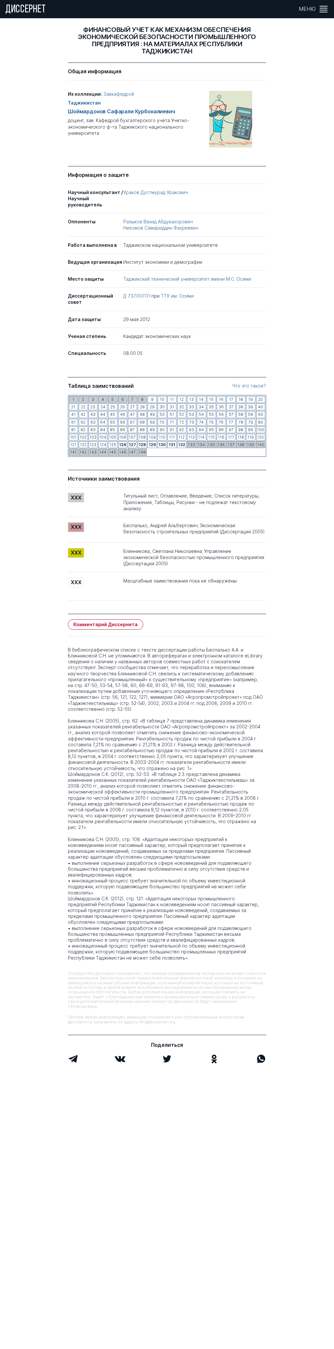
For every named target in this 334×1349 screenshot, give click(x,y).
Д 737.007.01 (137, 296)
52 (181, 414)
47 (132, 414)
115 (211, 437)
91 (172, 429)
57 (231, 414)
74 (201, 422)
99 (250, 429)
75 (211, 422)
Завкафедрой (118, 94)
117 (231, 437)
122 (83, 444)
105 (112, 437)
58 (240, 414)
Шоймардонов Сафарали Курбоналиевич (121, 111)
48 (142, 414)
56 (221, 414)
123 (92, 444)
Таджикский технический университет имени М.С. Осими (187, 279)
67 (132, 422)
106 (122, 437)
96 (221, 429)
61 (73, 422)
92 (181, 429)
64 (102, 422)
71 (172, 422)
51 (172, 414)
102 (83, 437)
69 (152, 422)
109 (152, 437)
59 (250, 414)
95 (211, 429)
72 (181, 422)
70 (161, 422)
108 (142, 437)
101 (73, 437)
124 (102, 444)
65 (112, 422)
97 (231, 429)
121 (73, 444)
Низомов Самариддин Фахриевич (160, 228)
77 (231, 422)
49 (152, 414)
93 (191, 429)
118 (240, 437)
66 (122, 422)
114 (201, 437)
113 (191, 437)
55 (211, 414)
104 (102, 437)
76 (221, 422)
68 (142, 422)
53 (191, 414)
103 (93, 437)
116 (221, 437)
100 (260, 429)
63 (93, 422)
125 (112, 444)
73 (191, 422)
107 (132, 437)
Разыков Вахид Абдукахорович (158, 221)
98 (240, 429)
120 (260, 437)
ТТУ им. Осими (177, 296)
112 (181, 437)
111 (172, 437)
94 (201, 429)
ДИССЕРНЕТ (25, 9)
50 (162, 414)
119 (250, 437)
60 (260, 414)
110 (162, 437)
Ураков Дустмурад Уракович (155, 192)
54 (201, 414)
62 (83, 422)
